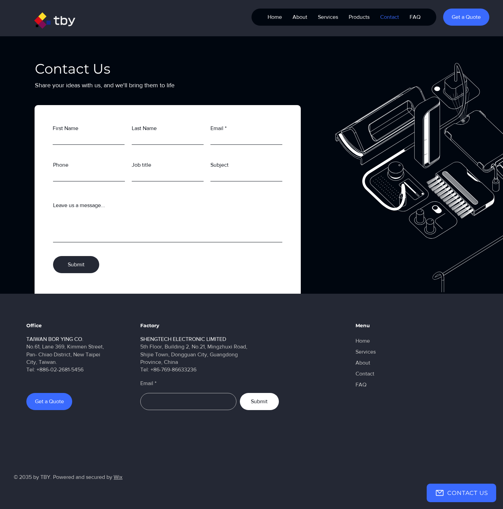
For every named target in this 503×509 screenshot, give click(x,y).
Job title (141, 165)
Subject (219, 165)
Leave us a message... (79, 205)
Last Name (144, 128)
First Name (65, 128)
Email (216, 128)
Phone (60, 165)
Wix (118, 477)
